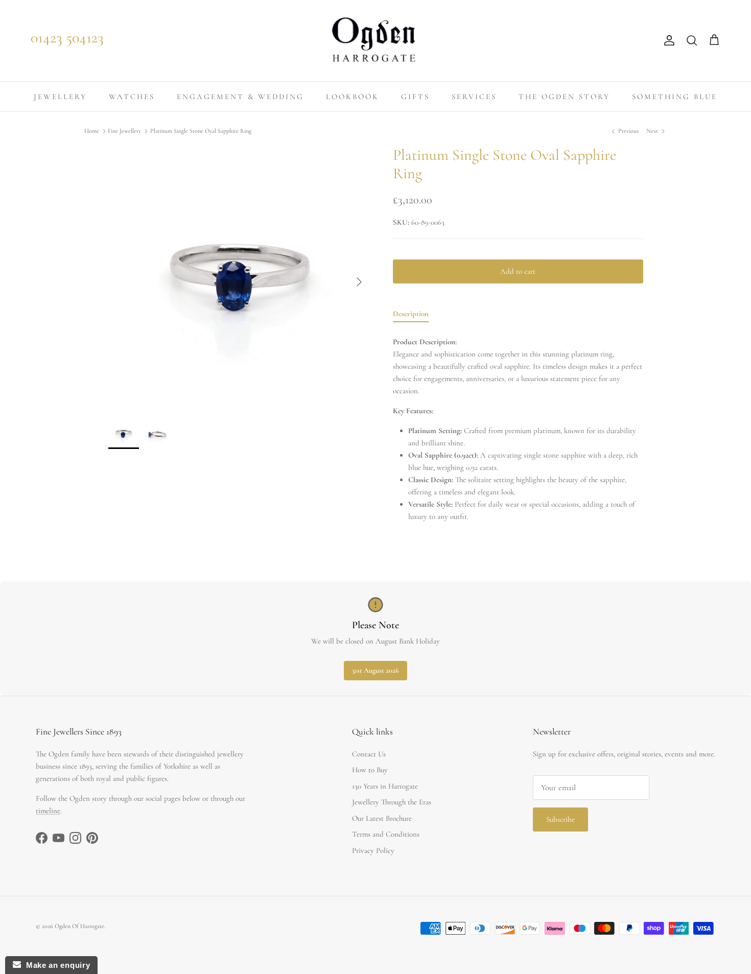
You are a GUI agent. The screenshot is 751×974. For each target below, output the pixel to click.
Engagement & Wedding (240, 96)
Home (91, 131)
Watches (132, 96)
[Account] (667, 40)
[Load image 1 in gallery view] (239, 277)
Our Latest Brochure (382, 818)
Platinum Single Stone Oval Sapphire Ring (200, 131)
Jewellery (60, 96)
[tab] (411, 315)
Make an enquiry (55, 965)
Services (474, 96)
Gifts (415, 96)
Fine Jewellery (124, 131)
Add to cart (517, 271)
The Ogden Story (564, 96)
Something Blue (674, 96)
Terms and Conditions (385, 834)
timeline (48, 810)
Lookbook (352, 96)
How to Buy (370, 769)
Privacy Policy (373, 850)
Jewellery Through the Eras (391, 801)
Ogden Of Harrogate (79, 926)
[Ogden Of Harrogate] (376, 40)
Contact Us (369, 753)
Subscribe (560, 819)
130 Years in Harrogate (385, 786)
